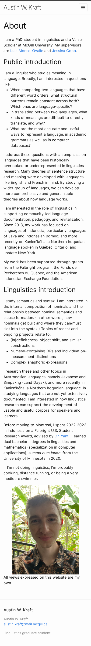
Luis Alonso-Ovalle (26, 50)
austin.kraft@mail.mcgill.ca (25, 624)
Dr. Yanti (62, 436)
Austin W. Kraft (22, 7)
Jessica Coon (64, 50)
